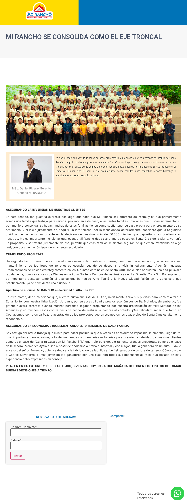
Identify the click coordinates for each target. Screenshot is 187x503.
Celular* (16, 440)
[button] (185, 3)
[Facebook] (162, 415)
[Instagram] (179, 415)
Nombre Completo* (24, 427)
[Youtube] (170, 415)
